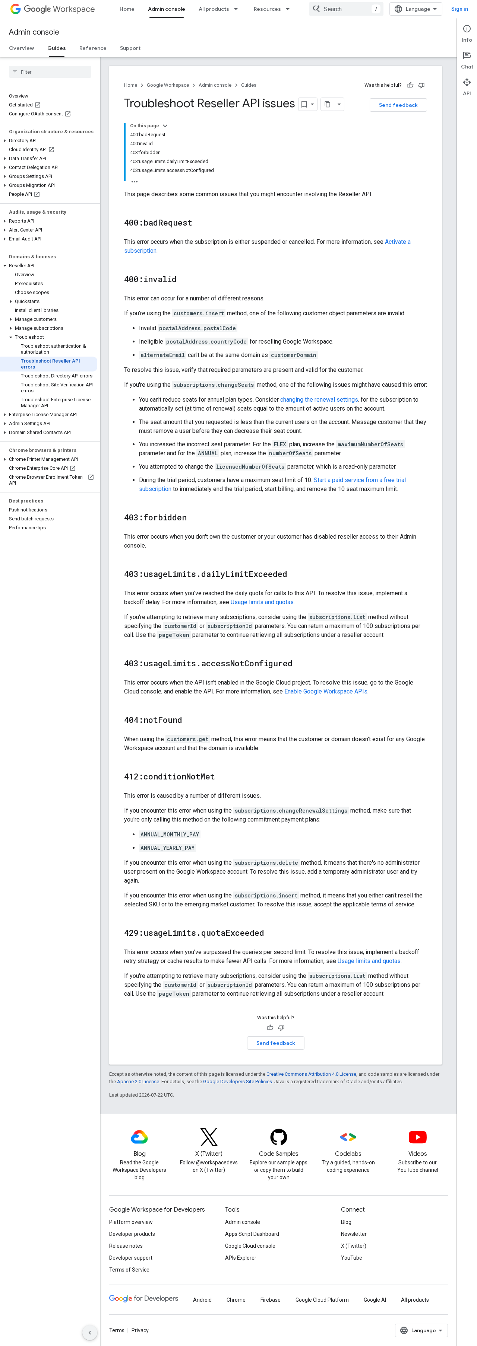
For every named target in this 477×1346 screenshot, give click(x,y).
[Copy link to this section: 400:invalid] (184, 279)
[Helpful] (410, 85)
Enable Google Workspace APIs (325, 691)
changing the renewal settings (319, 399)
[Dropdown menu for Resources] (290, 9)
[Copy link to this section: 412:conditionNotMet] (222, 777)
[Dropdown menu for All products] (238, 9)
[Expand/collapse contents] (165, 125)
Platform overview (131, 1222)
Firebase (270, 1300)
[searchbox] (50, 72)
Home (127, 9)
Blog (346, 1222)
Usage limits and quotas (262, 602)
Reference (93, 48)
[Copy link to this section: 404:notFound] (189, 720)
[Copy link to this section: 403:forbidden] (194, 518)
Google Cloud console (250, 1246)
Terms (116, 1330)
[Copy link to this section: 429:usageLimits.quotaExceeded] (271, 933)
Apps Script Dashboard (252, 1234)
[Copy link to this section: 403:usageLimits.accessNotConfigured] (300, 664)
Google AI (375, 1300)
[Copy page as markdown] (327, 104)
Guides (56, 48)
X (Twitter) (353, 1246)
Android (202, 1300)
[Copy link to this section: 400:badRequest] (199, 223)
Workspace (74, 9)
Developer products (132, 1234)
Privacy (140, 1330)
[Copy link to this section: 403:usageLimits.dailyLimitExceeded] (294, 574)
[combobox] (346, 9)
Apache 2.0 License (138, 1081)
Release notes (126, 1246)
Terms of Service (129, 1270)
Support (130, 48)
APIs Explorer (240, 1258)
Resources (267, 9)
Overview (21, 48)
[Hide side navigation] (89, 1332)
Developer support (130, 1258)
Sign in (459, 9)
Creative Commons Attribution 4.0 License (311, 1074)
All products (214, 9)
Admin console (166, 9)
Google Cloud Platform (322, 1300)
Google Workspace (168, 85)
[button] (48, 140)
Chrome (236, 1300)
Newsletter (354, 1234)
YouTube (351, 1258)
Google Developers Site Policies (237, 1081)
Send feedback (398, 105)
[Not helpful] (421, 85)
